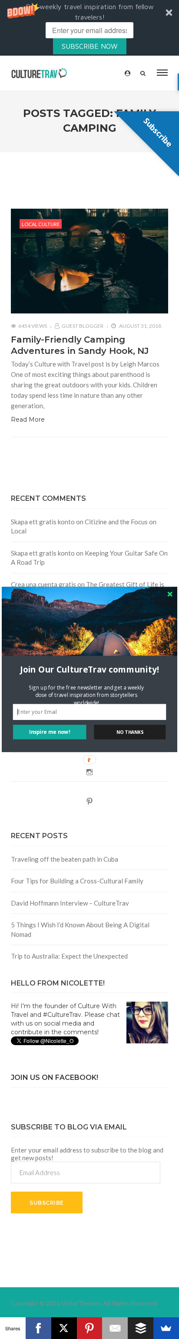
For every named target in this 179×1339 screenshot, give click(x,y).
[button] (89, 669)
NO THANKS (129, 732)
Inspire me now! (49, 732)
